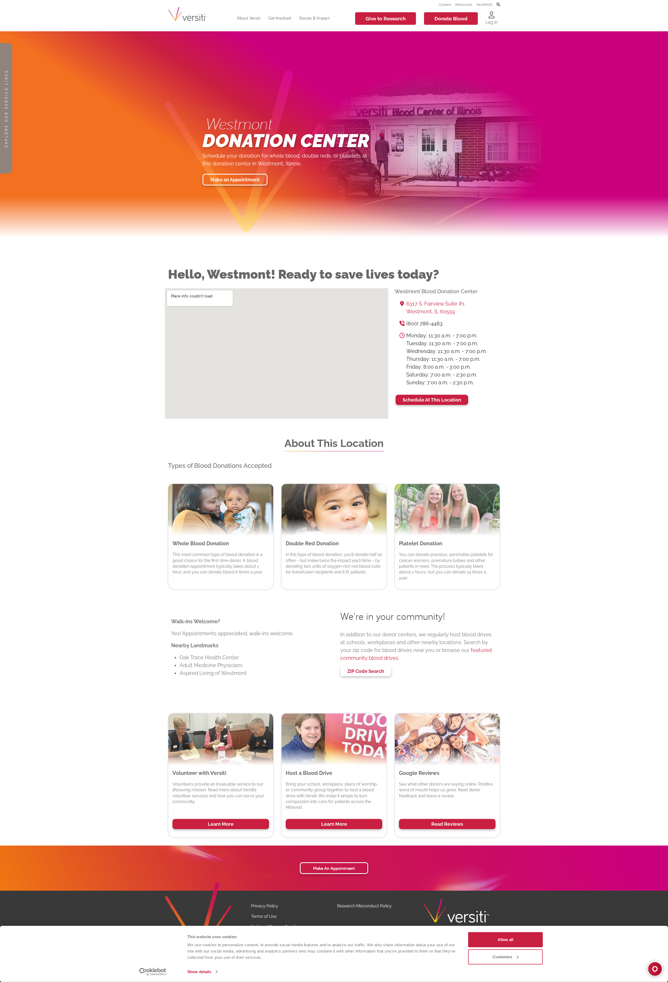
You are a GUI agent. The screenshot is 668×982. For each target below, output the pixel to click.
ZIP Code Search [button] (365, 671)
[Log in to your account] (491, 15)
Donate (450, 18)
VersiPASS (484, 4)
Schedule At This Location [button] (432, 400)
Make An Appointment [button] (334, 868)
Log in (491, 22)
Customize (502, 956)
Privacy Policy (264, 905)
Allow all (505, 939)
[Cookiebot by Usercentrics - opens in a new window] (153, 972)
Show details (199, 971)
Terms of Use (264, 916)
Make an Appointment (235, 179)
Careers (445, 4)
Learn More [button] (221, 824)
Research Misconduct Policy (364, 905)
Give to (385, 18)
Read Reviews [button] (447, 824)
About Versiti (248, 18)
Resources (463, 4)
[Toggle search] (498, 4)
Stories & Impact (314, 18)
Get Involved (279, 18)
